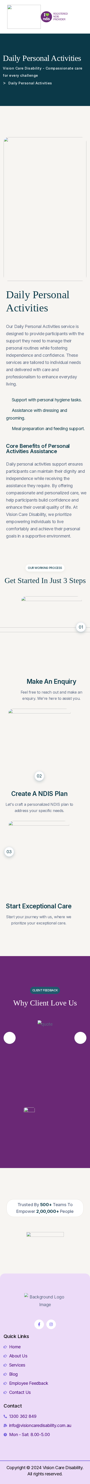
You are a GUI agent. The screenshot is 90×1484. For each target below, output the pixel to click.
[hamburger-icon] (82, 17)
